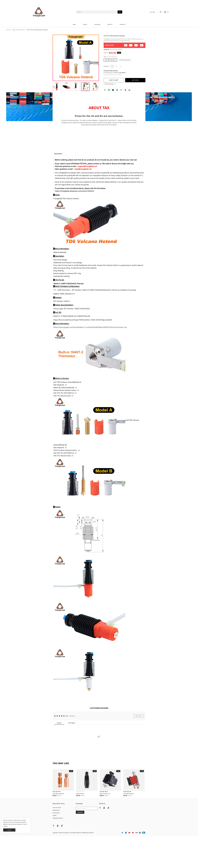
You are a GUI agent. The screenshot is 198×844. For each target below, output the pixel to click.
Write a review (139, 716)
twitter (113, 90)
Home (8, 30)
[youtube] (104, 808)
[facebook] (100, 808)
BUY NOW (135, 80)
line (109, 90)
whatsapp (117, 90)
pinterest (121, 90)
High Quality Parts (18, 30)
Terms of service (57, 807)
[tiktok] (108, 808)
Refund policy (56, 810)
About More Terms (59, 803)
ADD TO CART (113, 80)
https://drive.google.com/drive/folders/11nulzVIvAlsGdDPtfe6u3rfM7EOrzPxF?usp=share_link (90, 327)
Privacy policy (56, 813)
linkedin (129, 90)
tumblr (125, 90)
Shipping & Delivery (58, 818)
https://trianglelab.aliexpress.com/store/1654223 (74, 191)
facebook (105, 90)
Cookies (55, 815)
